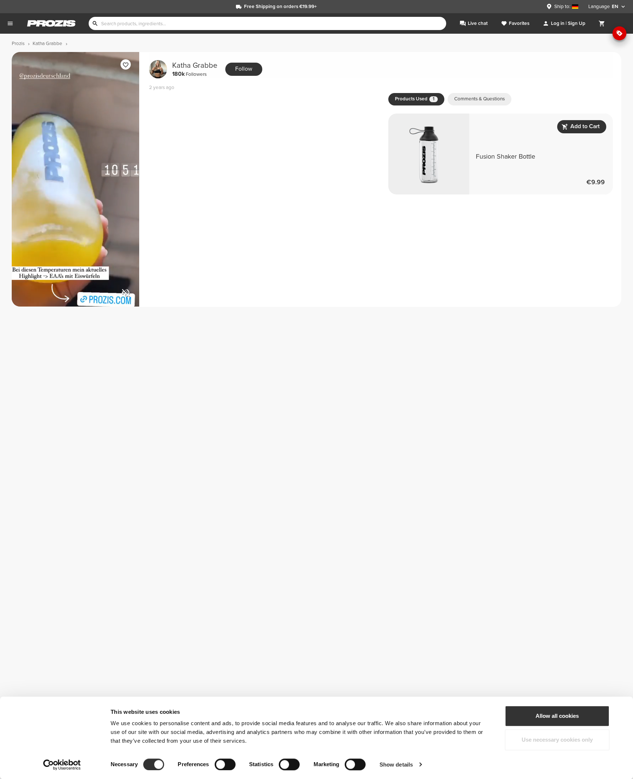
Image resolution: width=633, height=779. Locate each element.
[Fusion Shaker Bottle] (500, 154)
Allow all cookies (557, 716)
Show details (396, 764)
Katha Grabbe (194, 69)
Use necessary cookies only (557, 740)
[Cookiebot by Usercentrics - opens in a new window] (62, 764)
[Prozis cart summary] (602, 23)
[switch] (225, 764)
